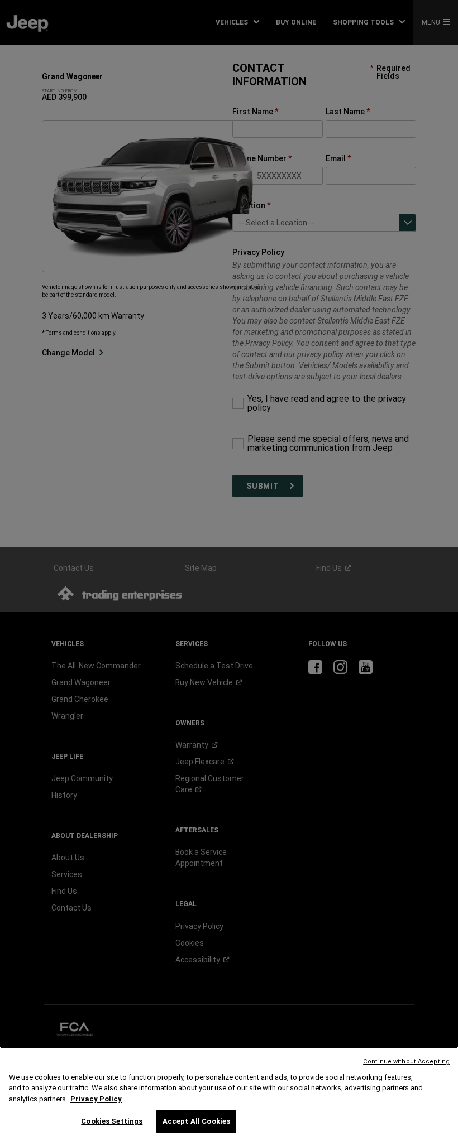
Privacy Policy (96, 1099)
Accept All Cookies (196, 1121)
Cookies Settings (111, 1121)
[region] (229, 1094)
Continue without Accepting (406, 1061)
